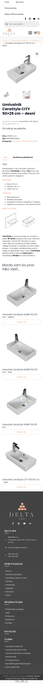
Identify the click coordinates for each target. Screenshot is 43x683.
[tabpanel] (21, 210)
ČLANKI (8, 639)
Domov (5, 40)
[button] (37, 53)
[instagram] (30, 19)
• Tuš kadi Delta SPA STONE (15, 650)
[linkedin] (38, 19)
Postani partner (11, 8)
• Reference (9, 619)
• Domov (8, 571)
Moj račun (20, 2)
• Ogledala (8, 588)
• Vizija (7, 612)
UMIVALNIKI (35, 40)
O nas (7, 2)
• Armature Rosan (11, 660)
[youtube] (34, 19)
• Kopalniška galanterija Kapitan (17, 663)
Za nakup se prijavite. (14, 128)
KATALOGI (10, 631)
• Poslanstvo (9, 616)
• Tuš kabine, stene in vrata (15, 578)
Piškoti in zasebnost (30, 678)
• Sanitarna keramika (13, 574)
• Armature (9, 591)
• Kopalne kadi (10, 656)
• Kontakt (8, 623)
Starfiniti (30, 676)
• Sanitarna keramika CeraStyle (17, 653)
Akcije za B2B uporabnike (14, 14)
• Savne (7, 595)
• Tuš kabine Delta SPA (13, 646)
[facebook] (25, 19)
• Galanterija (9, 585)
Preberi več (21, 322)
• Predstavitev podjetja (14, 609)
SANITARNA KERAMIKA (19, 40)
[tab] (5, 157)
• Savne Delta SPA (11, 667)
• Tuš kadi (8, 581)
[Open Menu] (30, 33)
